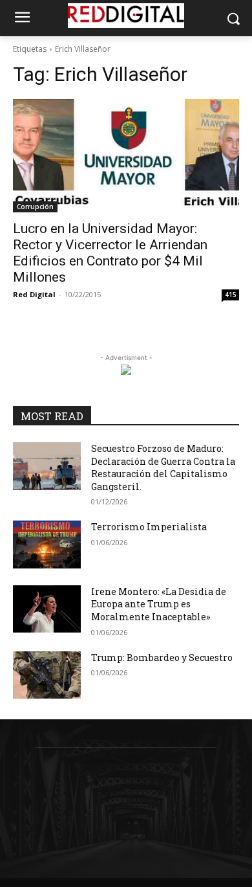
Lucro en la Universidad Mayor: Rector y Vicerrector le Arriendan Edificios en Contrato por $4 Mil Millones (110, 253)
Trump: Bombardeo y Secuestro (162, 657)
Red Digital (34, 294)
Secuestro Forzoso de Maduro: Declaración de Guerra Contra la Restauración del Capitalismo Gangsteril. (163, 467)
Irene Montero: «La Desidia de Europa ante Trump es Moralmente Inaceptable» (158, 604)
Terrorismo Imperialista (149, 527)
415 (230, 294)
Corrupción (35, 206)
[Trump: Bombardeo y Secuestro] (47, 675)
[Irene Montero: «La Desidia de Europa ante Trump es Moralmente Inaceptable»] (47, 609)
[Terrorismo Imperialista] (47, 544)
